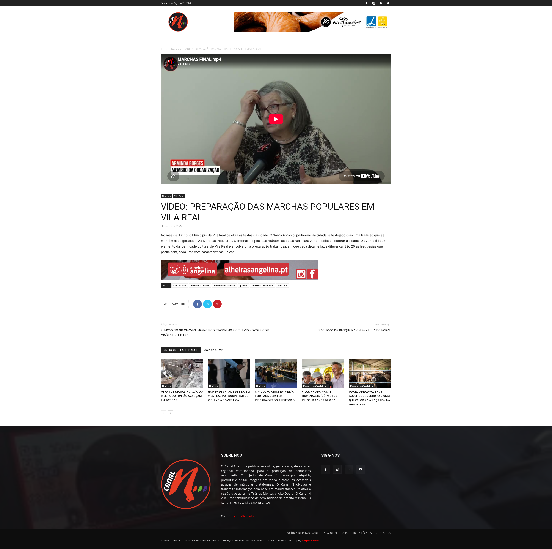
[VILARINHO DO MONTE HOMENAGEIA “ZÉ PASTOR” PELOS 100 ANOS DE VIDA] (323, 373)
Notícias (176, 49)
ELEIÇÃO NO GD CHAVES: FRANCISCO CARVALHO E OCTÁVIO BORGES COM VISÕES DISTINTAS (215, 332)
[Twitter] (207, 304)
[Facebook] (366, 3)
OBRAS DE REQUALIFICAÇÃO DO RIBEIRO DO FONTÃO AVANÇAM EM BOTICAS (182, 396)
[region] (312, 22)
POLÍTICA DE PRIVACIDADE (302, 533)
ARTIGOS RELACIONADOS (180, 350)
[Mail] (381, 3)
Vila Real (178, 195)
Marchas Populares (262, 285)
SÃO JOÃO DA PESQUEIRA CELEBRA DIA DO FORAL (354, 330)
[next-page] (170, 413)
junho (243, 285)
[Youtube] (388, 3)
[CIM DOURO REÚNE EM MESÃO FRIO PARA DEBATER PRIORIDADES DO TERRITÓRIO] (276, 373)
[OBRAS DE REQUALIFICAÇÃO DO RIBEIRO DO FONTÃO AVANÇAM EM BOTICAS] (182, 373)
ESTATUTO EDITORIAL (336, 533)
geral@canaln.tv (245, 516)
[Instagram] (373, 3)
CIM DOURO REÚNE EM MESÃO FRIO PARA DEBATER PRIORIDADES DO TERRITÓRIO (275, 396)
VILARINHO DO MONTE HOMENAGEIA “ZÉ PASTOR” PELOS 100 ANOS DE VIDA (320, 396)
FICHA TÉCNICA (362, 533)
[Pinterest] (217, 304)
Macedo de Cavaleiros (314, 386)
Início (164, 49)
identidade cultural (224, 285)
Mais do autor (213, 350)
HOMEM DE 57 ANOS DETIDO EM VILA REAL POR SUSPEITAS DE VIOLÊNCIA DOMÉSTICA (229, 396)
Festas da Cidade (200, 285)
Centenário (179, 285)
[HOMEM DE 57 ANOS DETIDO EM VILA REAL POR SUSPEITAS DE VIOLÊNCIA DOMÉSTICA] (229, 373)
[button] (239, 270)
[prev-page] (163, 413)
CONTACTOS (383, 533)
